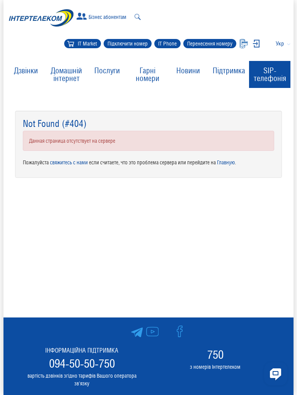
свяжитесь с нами (69, 162)
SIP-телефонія (270, 74)
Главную (226, 162)
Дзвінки (26, 70)
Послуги (107, 70)
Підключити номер (128, 44)
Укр (280, 43)
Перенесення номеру (209, 44)
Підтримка (229, 70)
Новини (188, 70)
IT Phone (167, 44)
